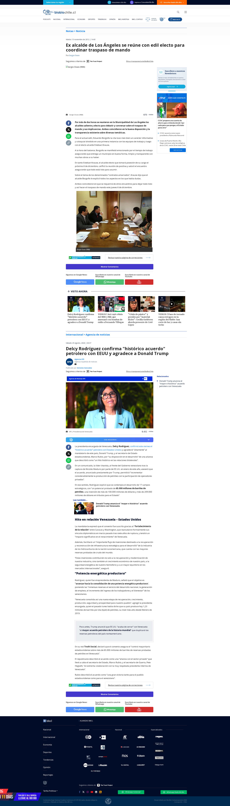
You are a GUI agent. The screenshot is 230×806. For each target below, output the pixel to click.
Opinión (112, 19)
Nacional (57, 19)
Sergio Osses (74, 55)
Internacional (69, 19)
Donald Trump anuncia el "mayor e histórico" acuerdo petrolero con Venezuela (122, 504)
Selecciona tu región (55, 2)
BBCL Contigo (137, 19)
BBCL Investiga (123, 19)
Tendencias (102, 19)
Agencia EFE (79, 359)
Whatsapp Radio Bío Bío (175, 792)
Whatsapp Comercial (132, 792)
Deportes (91, 19)
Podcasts (46, 19)
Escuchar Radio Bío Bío (173, 2)
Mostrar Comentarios (109, 267)
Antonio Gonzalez (84, 368)
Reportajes (48, 775)
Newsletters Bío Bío (119, 2)
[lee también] (84, 508)
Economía (81, 19)
